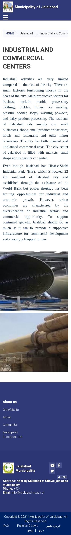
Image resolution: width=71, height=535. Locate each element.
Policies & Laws (27, 525)
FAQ (6, 525)
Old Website (11, 410)
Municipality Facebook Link (13, 435)
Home (10, 33)
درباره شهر (53, 525)
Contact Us (10, 425)
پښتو (30, 530)
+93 (63, 477)
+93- (17, 488)
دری (41, 530)
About (7, 417)
